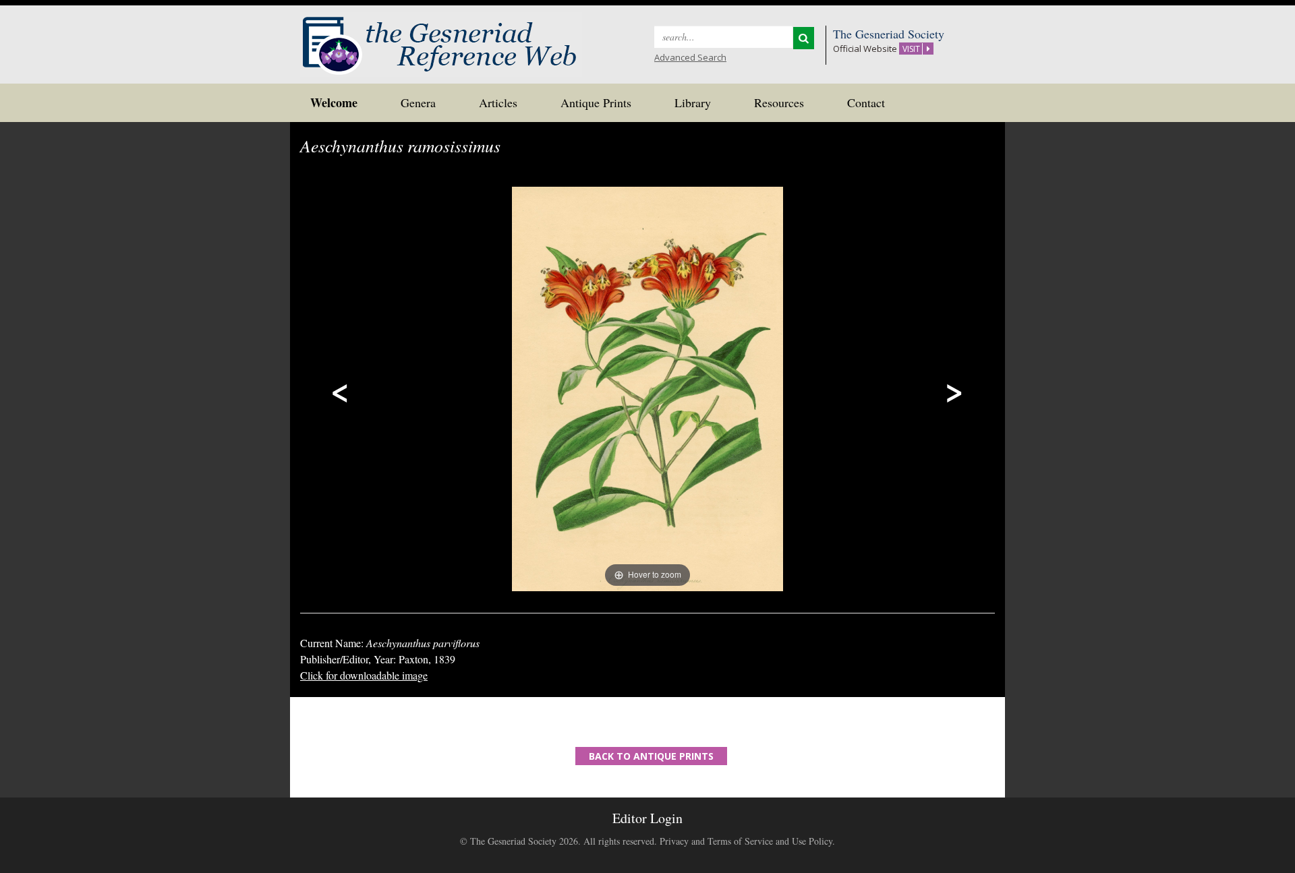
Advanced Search (690, 57)
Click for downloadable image (364, 675)
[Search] (803, 38)
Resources (779, 102)
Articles (498, 102)
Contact (866, 102)
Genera (418, 102)
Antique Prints (595, 102)
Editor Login (647, 818)
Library (692, 102)
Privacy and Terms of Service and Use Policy (746, 841)
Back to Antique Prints (651, 756)
